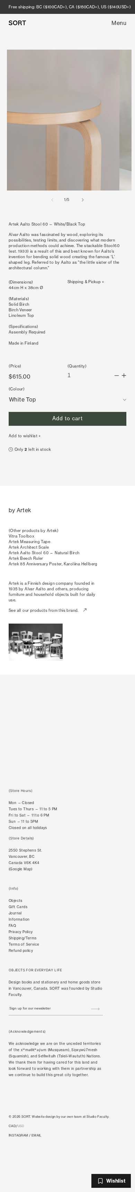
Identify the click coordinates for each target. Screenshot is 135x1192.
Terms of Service (24, 944)
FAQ (12, 925)
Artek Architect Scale (29, 547)
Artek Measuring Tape (29, 541)
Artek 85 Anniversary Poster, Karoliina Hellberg (53, 563)
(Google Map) (21, 869)
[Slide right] (82, 200)
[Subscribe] (95, 1009)
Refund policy (21, 950)
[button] (118, 22)
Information (19, 919)
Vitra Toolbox (21, 536)
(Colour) (17, 389)
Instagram (18, 1135)
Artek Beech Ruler (26, 558)
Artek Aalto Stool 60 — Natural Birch (44, 552)
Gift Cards (18, 907)
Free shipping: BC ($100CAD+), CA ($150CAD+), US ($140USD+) (70, 7)
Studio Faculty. (98, 1116)
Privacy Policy (21, 932)
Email (37, 1135)
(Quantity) (77, 366)
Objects (15, 900)
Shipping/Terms (23, 938)
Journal (15, 913)
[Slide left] (52, 200)
